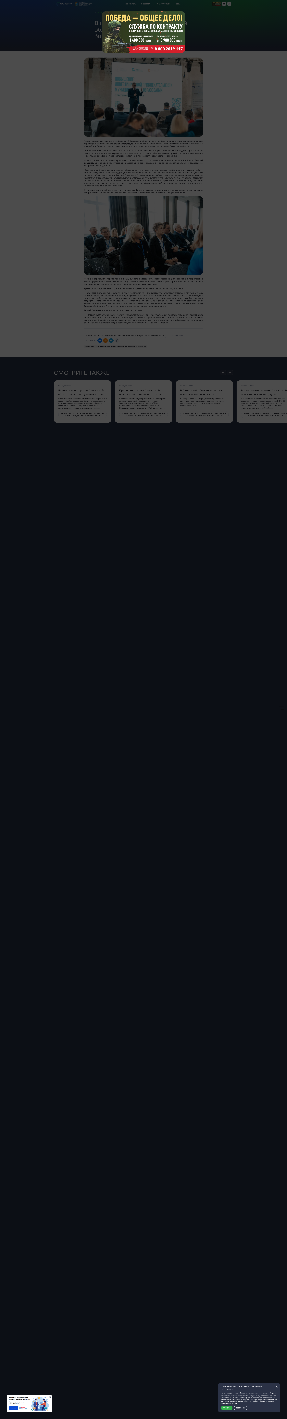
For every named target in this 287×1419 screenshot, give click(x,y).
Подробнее (240, 1408)
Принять (226, 1408)
